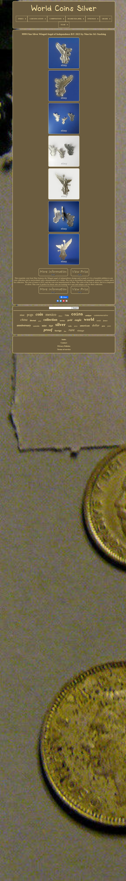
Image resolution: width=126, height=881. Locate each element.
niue (22, 314)
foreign (58, 330)
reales (70, 326)
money (62, 321)
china (23, 320)
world (89, 319)
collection (50, 320)
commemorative (101, 315)
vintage (80, 330)
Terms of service (64, 349)
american (85, 325)
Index (64, 339)
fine (65, 331)
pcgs (30, 314)
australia (36, 326)
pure (109, 326)
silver (60, 324)
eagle (78, 320)
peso (103, 326)
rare (72, 330)
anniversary (24, 325)
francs (60, 316)
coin (39, 314)
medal (99, 321)
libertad (33, 320)
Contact (64, 343)
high (51, 326)
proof (48, 330)
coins (77, 314)
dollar (95, 325)
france (105, 321)
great (39, 321)
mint (44, 325)
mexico (51, 314)
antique (88, 315)
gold (69, 320)
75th (67, 315)
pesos (76, 326)
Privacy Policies (63, 346)
